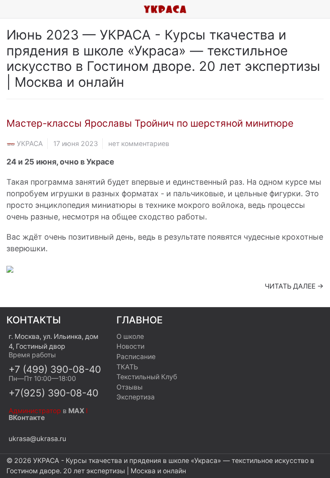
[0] (323, 9)
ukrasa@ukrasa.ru (37, 439)
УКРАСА (30, 144)
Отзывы (129, 387)
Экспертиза (135, 397)
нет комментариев (138, 144)
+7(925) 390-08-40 (53, 393)
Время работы (32, 355)
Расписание (136, 357)
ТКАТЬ (127, 367)
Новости (130, 346)
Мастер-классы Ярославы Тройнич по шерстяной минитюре (149, 123)
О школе (130, 336)
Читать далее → (294, 286)
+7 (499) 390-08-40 (55, 369)
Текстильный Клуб (146, 377)
